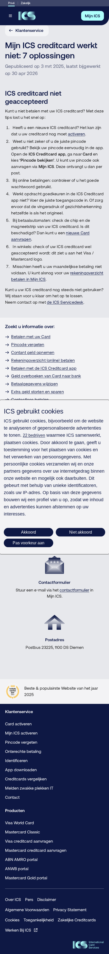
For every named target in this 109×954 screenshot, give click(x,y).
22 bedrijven (34, 435)
